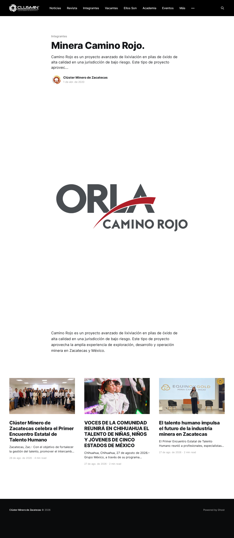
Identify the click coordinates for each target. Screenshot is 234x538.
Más (182, 8)
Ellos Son (130, 8)
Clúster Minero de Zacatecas (85, 77)
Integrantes (91, 8)
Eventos (168, 8)
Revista (72, 8)
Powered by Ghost (214, 509)
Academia (149, 8)
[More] (193, 8)
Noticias (55, 8)
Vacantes (111, 8)
